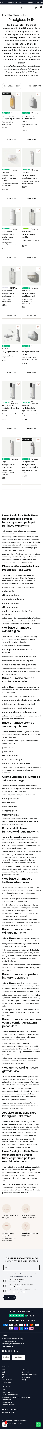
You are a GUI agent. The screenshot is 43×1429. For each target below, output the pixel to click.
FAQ (3, 1389)
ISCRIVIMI (10, 1297)
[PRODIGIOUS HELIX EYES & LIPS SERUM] (31, 157)
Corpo (4, 461)
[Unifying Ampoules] (11, 334)
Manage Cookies (8, 1405)
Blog (24, 1380)
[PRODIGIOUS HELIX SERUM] (31, 101)
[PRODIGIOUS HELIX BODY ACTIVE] (11, 447)
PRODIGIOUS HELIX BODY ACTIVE (8, 465)
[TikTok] (15, 1351)
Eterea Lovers (7, 1380)
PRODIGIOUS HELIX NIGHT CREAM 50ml (29, 409)
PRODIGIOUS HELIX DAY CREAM (10, 409)
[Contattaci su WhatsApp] (38, 1424)
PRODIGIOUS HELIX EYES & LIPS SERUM (29, 176)
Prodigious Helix (7, 231)
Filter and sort (13, 86)
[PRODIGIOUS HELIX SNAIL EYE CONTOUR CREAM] (11, 157)
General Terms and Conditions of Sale (16, 1397)
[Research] (36, 8)
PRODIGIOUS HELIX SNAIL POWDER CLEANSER (8, 237)
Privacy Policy (7, 1402)
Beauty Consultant (29, 1374)
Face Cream (26, 349)
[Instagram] (9, 1351)
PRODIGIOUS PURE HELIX (11, 119)
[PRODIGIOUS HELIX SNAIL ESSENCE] (11, 275)
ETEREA (4, 1336)
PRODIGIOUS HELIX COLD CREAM (30, 353)
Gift (3, 1377)
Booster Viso (6, 349)
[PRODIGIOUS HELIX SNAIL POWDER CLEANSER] (11, 216)
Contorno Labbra (27, 172)
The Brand (26, 1369)
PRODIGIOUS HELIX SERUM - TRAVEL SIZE (30, 465)
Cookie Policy (7, 1400)
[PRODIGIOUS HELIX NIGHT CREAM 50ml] (31, 390)
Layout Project (16, 1423)
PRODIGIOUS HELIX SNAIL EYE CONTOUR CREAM (9, 178)
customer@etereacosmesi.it (13, 1344)
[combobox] (6, 1357)
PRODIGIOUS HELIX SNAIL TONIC (28, 235)
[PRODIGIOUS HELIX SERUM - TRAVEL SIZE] (31, 447)
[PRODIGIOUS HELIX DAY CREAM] (11, 390)
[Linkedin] (18, 1351)
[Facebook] (3, 1351)
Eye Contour (6, 172)
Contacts (26, 1377)
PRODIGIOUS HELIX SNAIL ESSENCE (8, 294)
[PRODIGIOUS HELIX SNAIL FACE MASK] (31, 275)
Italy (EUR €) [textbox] (18, 1357)
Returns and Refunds (10, 1395)
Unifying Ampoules (10, 351)
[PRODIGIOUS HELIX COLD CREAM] (31, 334)
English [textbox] (6, 1357)
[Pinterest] (12, 1351)
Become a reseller (8, 1412)
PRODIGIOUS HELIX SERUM (28, 120)
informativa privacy (27, 1276)
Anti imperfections (8, 116)
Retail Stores (6, 1382)
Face (3, 1369)
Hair (3, 1374)
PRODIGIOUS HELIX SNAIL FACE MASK (28, 294)
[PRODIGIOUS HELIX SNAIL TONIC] (31, 216)
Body (4, 1372)
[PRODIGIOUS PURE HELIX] (11, 101)
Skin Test (25, 1372)
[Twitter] (6, 1351)
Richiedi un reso (7, 1392)
